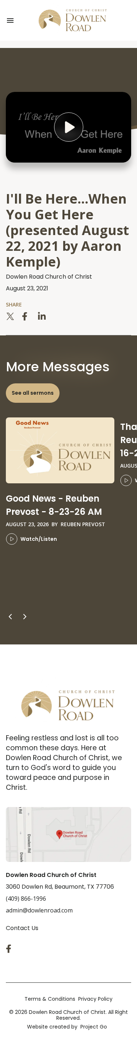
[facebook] (26, 316)
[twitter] (10, 316)
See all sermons (33, 393)
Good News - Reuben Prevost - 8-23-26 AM (54, 505)
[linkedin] (42, 316)
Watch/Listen (38, 539)
